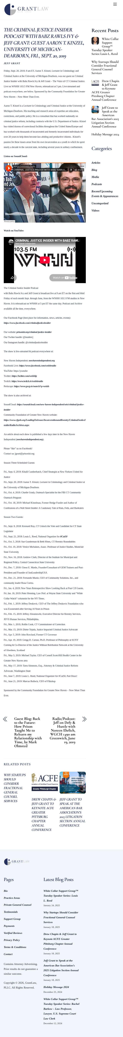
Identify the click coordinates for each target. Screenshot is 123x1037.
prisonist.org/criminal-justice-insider (34, 332)
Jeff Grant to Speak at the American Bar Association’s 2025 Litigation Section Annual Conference (72, 812)
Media (95, 177)
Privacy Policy (12, 940)
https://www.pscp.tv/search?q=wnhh (31, 386)
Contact (8, 954)
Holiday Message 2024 (105, 134)
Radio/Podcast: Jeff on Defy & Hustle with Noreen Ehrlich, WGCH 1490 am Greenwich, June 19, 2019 (62, 730)
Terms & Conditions (15, 947)
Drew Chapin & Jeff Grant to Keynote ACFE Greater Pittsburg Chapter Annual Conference (44, 814)
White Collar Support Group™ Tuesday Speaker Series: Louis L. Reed (105, 46)
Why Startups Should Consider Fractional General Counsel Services (15, 788)
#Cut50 (63, 536)
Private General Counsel (17, 904)
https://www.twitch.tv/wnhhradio (27, 381)
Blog (94, 169)
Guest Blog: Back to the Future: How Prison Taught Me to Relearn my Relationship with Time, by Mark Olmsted (28, 732)
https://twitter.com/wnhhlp (24, 376)
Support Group (12, 918)
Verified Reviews (13, 932)
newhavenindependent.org (42, 360)
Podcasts (97, 184)
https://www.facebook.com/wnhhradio (37, 365)
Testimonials (11, 911)
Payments (9, 925)
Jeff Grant (12, 63)
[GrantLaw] (26, 16)
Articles (96, 162)
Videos (95, 210)
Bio (6, 890)
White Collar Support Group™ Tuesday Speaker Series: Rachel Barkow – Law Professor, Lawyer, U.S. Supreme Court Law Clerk (61, 1009)
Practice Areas (12, 897)
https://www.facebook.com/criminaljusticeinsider (27, 323)
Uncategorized (100, 203)
